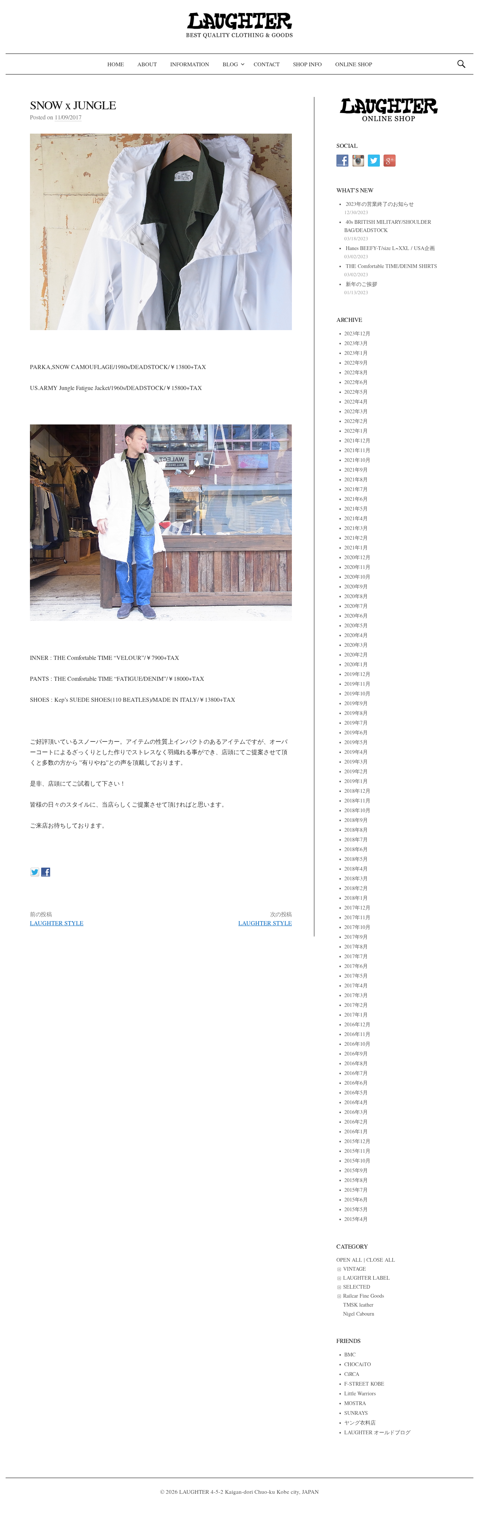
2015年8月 (356, 1180)
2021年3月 (356, 527)
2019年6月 (356, 732)
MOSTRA (355, 1403)
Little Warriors (360, 1393)
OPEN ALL (349, 1259)
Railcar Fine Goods (363, 1295)
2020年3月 (356, 644)
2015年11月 (357, 1150)
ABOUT (147, 64)
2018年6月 (356, 849)
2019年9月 (356, 703)
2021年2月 (356, 537)
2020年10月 (357, 576)
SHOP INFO (307, 64)
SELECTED (356, 1286)
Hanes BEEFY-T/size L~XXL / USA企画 (390, 248)
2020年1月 (356, 664)
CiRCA (351, 1373)
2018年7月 (356, 839)
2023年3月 (356, 343)
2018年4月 (356, 868)
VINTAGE (354, 1268)
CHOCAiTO (357, 1364)
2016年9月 (356, 1053)
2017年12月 (357, 907)
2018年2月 (356, 888)
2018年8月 (356, 829)
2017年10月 (357, 926)
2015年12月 (357, 1141)
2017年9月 (356, 936)
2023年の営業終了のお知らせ (380, 203)
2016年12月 (357, 1024)
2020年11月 (357, 566)
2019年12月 (357, 673)
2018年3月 (356, 878)
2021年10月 (357, 459)
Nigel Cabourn (358, 1313)
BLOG (230, 64)
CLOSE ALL (380, 1259)
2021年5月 (356, 508)
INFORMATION (189, 64)
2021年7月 (356, 489)
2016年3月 (356, 1111)
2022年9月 (356, 362)
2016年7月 (356, 1072)
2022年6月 (356, 382)
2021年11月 (357, 450)
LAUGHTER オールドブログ (377, 1432)
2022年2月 (356, 420)
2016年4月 (356, 1102)
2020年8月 (356, 596)
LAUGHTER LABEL (366, 1277)
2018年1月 (356, 897)
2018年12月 (357, 790)
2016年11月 (357, 1034)
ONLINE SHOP (353, 64)
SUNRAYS (356, 1412)
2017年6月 (356, 965)
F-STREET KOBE (364, 1383)
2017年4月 (356, 985)
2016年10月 (357, 1043)
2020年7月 (356, 605)
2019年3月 (356, 761)
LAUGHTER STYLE (56, 923)
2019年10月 (357, 693)
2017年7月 (356, 956)
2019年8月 (356, 712)
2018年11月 (357, 800)
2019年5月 (356, 742)
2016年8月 (356, 1063)
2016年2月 (356, 1121)
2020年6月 (356, 615)
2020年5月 (356, 625)
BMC (350, 1354)
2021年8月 (356, 479)
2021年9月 (356, 469)
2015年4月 (356, 1218)
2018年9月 (356, 819)
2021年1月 (356, 547)
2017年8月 (356, 946)
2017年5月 (356, 975)
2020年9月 (356, 586)
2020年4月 (356, 635)
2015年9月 (356, 1170)
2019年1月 (356, 781)
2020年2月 (356, 654)
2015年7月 (356, 1189)
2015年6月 (356, 1199)
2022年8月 (356, 372)
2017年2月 (356, 1004)
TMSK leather (358, 1304)
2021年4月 (356, 518)
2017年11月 (357, 917)
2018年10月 (357, 810)
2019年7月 (356, 722)
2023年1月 (356, 352)
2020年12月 (357, 557)
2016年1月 (356, 1131)
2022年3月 (356, 411)
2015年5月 (356, 1209)
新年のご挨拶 (361, 283)
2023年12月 (357, 333)
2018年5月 (356, 858)
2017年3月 (356, 995)
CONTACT (267, 64)
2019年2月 (356, 771)
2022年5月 (356, 391)
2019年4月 (356, 751)
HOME (115, 64)
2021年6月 (356, 498)
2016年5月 (356, 1092)
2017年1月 (356, 1014)
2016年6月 (356, 1082)
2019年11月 (357, 683)
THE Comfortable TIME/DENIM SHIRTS (391, 265)
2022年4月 (356, 401)
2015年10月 (357, 1160)
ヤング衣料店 (360, 1422)
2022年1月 (356, 430)
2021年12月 (357, 440)
